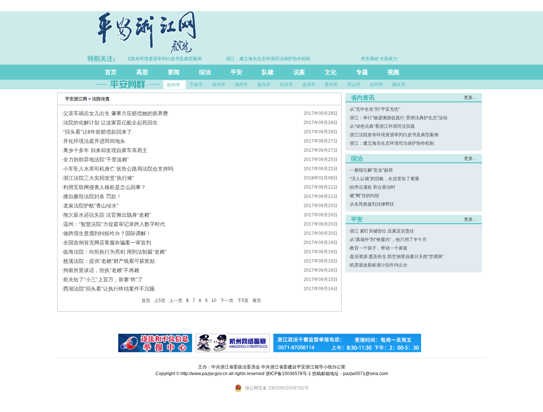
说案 (299, 72)
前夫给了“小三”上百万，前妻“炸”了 (103, 279)
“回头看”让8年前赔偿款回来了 (97, 132)
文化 (331, 72)
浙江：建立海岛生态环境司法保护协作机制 (392, 143)
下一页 (226, 300)
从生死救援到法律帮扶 (372, 204)
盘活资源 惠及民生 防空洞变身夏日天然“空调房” (397, 256)
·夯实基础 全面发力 (373, 58)
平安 (236, 72)
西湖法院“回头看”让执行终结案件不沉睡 (109, 289)
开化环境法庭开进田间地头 (94, 141)
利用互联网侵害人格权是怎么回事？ (104, 187)
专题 (362, 72)
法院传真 (101, 99)
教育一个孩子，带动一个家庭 (378, 248)
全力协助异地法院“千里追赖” (96, 159)
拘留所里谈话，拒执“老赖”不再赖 (101, 270)
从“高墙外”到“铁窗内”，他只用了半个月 (388, 239)
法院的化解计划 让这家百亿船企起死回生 (110, 123)
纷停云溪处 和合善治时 (372, 187)
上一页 (175, 300)
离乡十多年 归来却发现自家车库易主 (105, 150)
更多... (470, 97)
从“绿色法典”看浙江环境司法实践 (382, 126)
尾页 (256, 300)
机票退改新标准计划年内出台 (378, 265)
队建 (268, 72)
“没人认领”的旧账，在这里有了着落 (384, 178)
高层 (142, 72)
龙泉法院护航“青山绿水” (91, 206)
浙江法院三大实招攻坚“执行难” (98, 178)
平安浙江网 (76, 99)
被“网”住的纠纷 (364, 195)
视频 (393, 72)
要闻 (174, 72)
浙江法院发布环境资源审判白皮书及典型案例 (394, 134)
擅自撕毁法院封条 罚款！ (92, 196)
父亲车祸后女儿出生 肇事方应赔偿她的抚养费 (115, 113)
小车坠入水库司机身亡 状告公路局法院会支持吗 (118, 169)
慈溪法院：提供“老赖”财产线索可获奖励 (109, 261)
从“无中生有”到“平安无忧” (375, 109)
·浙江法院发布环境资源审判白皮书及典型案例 (151, 58)
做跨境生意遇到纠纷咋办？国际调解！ (107, 233)
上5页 (159, 300)
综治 (205, 72)
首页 (111, 72)
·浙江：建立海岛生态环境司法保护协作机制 (262, 58)
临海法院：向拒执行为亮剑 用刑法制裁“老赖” (115, 252)
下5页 (243, 300)
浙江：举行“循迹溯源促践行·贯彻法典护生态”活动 (398, 117)
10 (213, 300)
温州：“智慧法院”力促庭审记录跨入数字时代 (114, 224)
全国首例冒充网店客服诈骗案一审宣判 (107, 243)
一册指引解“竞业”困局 (371, 170)
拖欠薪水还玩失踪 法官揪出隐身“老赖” (107, 215)
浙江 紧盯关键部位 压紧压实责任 (382, 231)
